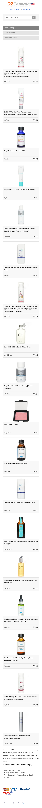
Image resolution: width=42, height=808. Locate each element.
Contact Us (8, 799)
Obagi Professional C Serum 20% (14, 151)
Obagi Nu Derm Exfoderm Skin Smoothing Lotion (19, 502)
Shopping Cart (27, 9)
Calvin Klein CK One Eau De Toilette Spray (17, 347)
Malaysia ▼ (26, 803)
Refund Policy (15, 799)
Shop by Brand (14, 9)
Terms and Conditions (26, 799)
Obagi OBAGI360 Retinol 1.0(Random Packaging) (19, 190)
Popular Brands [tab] (11, 38)
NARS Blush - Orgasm (11, 425)
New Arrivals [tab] (10, 33)
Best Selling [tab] (9, 28)
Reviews (35, 799)
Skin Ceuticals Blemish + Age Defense (16, 463)
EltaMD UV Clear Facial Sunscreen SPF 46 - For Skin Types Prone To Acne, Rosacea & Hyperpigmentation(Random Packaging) (20, 74)
